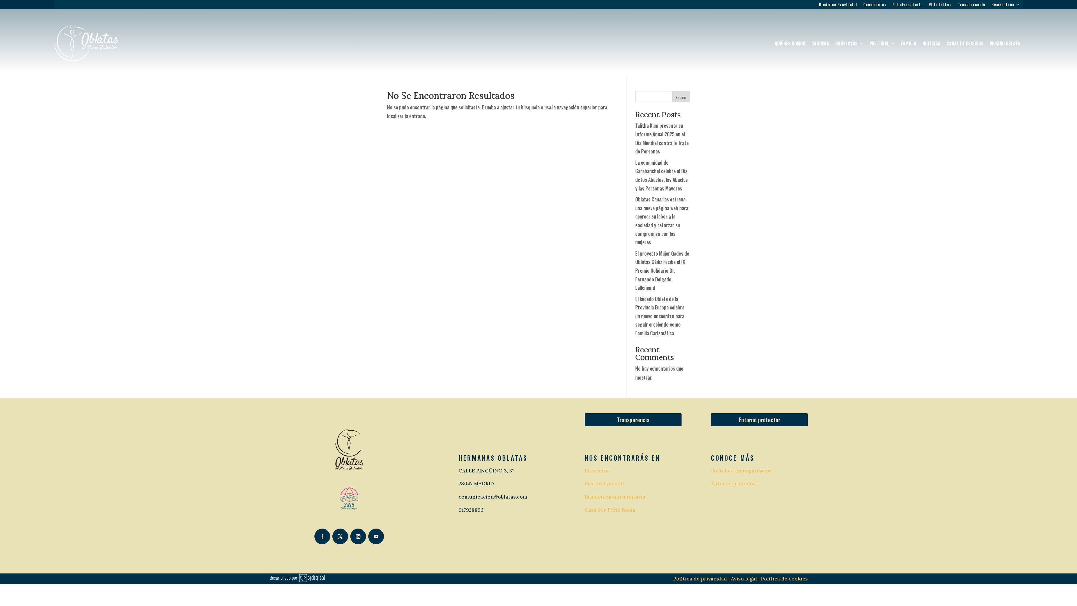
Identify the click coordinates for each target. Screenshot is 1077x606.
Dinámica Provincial (838, 5)
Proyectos (846, 43)
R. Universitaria (907, 5)
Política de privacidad (700, 578)
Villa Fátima (940, 5)
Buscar (681, 97)
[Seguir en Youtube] (376, 536)
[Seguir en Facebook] (322, 536)
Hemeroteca (1002, 5)
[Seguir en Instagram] (358, 536)
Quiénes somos (790, 43)
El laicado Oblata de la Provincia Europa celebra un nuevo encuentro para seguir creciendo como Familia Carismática (659, 316)
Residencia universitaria (615, 496)
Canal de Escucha (965, 43)
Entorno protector (759, 420)
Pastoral (879, 43)
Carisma (820, 43)
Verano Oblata (1005, 43)
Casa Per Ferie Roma (610, 510)
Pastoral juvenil (604, 483)
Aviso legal (743, 578)
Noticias (931, 43)
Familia (908, 43)
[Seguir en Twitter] (340, 536)
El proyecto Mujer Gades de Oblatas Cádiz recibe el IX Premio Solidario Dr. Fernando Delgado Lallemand (662, 270)
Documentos (874, 5)
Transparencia (971, 5)
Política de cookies (784, 578)
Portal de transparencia (740, 470)
